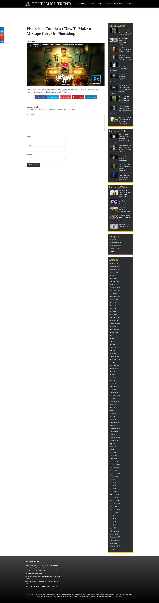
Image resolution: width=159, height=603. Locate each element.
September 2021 (115, 401)
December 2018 (115, 501)
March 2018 (113, 528)
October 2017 (114, 543)
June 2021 (113, 411)
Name (29, 136)
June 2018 (113, 519)
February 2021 (114, 423)
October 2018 (114, 507)
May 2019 (113, 486)
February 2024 (114, 317)
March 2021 (113, 420)
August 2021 (114, 404)
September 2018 (115, 510)
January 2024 (114, 320)
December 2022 (115, 356)
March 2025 (113, 278)
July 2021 (112, 407)
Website (30, 155)
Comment (31, 114)
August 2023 (114, 332)
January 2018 (114, 534)
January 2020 (114, 462)
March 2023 (113, 347)
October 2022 (114, 362)
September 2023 (115, 329)
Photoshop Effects (115, 243)
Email (29, 145)
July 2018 (112, 516)
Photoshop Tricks (34, 41)
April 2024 (113, 311)
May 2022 (113, 377)
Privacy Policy (119, 596)
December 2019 (115, 465)
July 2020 (112, 444)
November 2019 (115, 468)
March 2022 (113, 383)
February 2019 (114, 495)
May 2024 (113, 308)
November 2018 (115, 504)
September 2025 (115, 269)
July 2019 (112, 480)
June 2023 (113, 338)
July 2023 (112, 335)
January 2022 (114, 389)
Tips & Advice (118, 4)
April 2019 (113, 489)
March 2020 (113, 456)
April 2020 (113, 453)
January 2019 (114, 498)
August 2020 (114, 441)
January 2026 (114, 263)
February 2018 (114, 531)
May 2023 (113, 341)
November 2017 (115, 540)
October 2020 (114, 435)
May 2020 (113, 450)
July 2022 (112, 371)
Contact (129, 4)
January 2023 (114, 353)
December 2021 (115, 392)
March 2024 (113, 314)
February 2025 (114, 281)
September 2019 (115, 474)
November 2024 (115, 290)
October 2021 (114, 398)
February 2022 (114, 386)
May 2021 (113, 413)
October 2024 (114, 293)
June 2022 (113, 374)
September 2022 (115, 365)
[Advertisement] (79, 16)
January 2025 (114, 284)
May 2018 (113, 522)
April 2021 (113, 417)
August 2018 (114, 513)
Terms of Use (110, 596)
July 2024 (112, 302)
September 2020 (115, 438)
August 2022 (114, 368)
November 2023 (115, 326)
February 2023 (114, 350)
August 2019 (114, 477)
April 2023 (113, 344)
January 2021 (114, 426)
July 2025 (112, 275)
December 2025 (115, 266)
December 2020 (115, 429)
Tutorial (92, 4)
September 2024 (115, 296)
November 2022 (115, 359)
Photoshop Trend (41, 594)
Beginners (82, 4)
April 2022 (113, 380)
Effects (101, 4)
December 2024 (115, 287)
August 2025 (114, 272)
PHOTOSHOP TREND (51, 3)
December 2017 (115, 537)
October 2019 (114, 471)
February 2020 (114, 459)
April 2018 (113, 525)
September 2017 (115, 546)
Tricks (108, 4)
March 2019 (113, 492)
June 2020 (113, 447)
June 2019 (113, 483)
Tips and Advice (114, 249)
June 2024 (113, 305)
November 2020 (115, 432)
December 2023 (115, 323)
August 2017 (114, 549)
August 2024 (114, 299)
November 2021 (115, 395)
